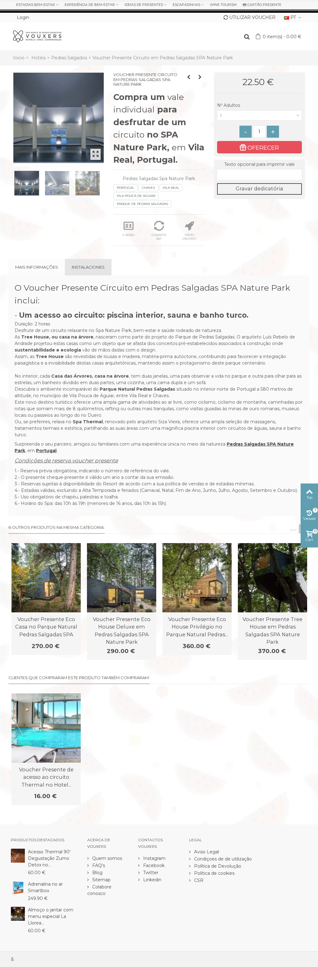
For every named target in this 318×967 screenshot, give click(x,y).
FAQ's (98, 865)
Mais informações (36, 267)
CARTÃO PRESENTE (264, 4)
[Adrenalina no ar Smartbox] (18, 887)
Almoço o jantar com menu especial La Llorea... (50, 916)
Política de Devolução (217, 866)
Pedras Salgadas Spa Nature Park (159, 178)
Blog (96, 872)
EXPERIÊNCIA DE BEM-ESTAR (90, 4)
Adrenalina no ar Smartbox (45, 887)
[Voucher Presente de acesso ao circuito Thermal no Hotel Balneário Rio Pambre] (46, 728)
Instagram (154, 858)
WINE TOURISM (223, 4)
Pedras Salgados (69, 58)
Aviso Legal (206, 852)
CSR (198, 880)
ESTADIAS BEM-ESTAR (35, 4)
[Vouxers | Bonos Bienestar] (37, 36)
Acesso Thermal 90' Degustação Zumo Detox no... (49, 858)
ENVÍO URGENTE (189, 236)
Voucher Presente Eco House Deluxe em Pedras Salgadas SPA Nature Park (122, 630)
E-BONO (128, 235)
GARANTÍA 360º (159, 236)
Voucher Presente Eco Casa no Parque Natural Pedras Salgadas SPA (46, 627)
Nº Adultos (229, 105)
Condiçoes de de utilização (222, 859)
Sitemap (101, 880)
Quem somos (106, 858)
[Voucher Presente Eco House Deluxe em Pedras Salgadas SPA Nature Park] (121, 577)
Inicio (19, 58)
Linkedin (151, 880)
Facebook (153, 865)
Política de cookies (213, 873)
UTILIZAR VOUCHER (252, 17)
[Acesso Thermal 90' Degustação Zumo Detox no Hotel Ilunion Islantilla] (18, 855)
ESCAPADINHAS (186, 4)
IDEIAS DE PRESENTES (144, 4)
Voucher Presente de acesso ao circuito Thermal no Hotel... (46, 777)
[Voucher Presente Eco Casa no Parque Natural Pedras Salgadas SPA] (46, 577)
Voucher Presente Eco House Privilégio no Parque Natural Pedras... (197, 627)
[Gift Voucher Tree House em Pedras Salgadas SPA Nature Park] (58, 118)
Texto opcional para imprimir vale (259, 164)
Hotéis (38, 58)
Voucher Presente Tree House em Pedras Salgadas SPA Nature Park (272, 630)
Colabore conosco (99, 890)
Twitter (150, 872)
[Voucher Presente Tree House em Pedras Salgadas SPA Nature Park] (272, 577)
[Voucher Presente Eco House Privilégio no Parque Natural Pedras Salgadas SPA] (197, 577)
